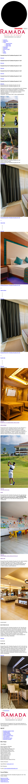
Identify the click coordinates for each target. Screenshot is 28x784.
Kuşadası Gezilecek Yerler (8, 730)
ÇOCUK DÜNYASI (5, 489)
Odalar (4, 42)
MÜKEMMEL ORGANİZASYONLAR (9, 556)
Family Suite (8, 45)
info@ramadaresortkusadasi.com (11, 768)
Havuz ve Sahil (6, 49)
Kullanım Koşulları (7, 734)
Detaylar (2, 231)
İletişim (4, 52)
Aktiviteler (5, 48)
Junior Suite (8, 44)
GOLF (2, 492)
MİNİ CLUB (3, 558)
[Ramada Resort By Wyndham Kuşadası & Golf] (13, 37)
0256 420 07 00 (10, 763)
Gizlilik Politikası (6, 733)
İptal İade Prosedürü (7, 739)
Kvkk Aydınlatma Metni (8, 735)
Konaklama (3, 163)
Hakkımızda (5, 41)
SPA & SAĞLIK (3, 425)
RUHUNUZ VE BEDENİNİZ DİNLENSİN (10, 422)
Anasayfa (5, 39)
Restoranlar (5, 46)
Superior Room (9, 43)
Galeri (4, 51)
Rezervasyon (18, 28)
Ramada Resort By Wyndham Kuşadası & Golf (10, 217)
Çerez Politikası (6, 736)
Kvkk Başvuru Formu (7, 738)
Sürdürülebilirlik (6, 732)
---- (1, 220)
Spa (4, 50)
